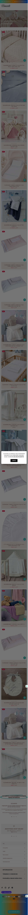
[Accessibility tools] (26, 896)
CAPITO (14, 460)
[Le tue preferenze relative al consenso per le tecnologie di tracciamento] (26, 686)
